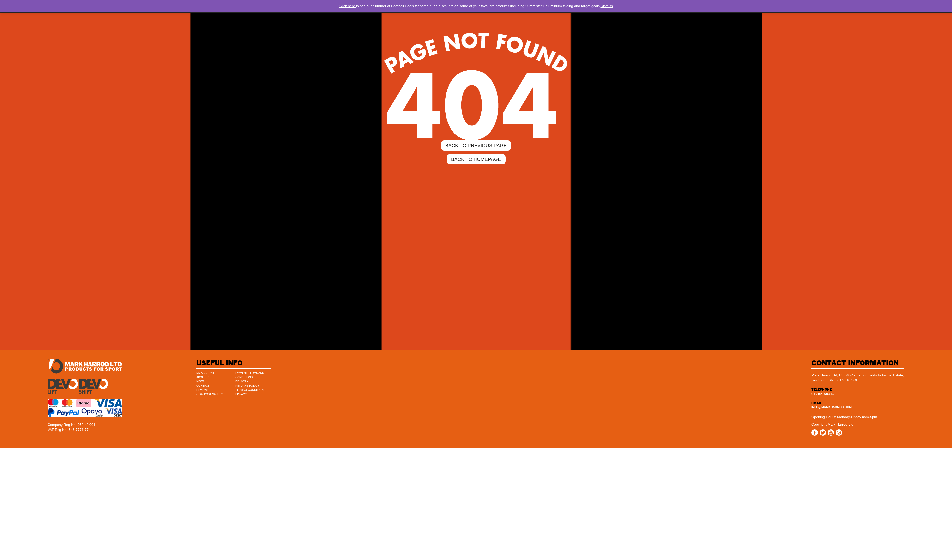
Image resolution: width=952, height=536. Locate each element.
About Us (203, 377)
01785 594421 (824, 394)
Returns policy (247, 385)
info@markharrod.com (831, 407)
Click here (347, 6)
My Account (205, 372)
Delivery (241, 381)
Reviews (202, 389)
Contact (202, 385)
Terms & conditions (250, 389)
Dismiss (607, 6)
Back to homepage (476, 159)
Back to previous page (476, 145)
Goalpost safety (209, 394)
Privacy (241, 394)
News (200, 381)
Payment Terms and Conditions (249, 375)
